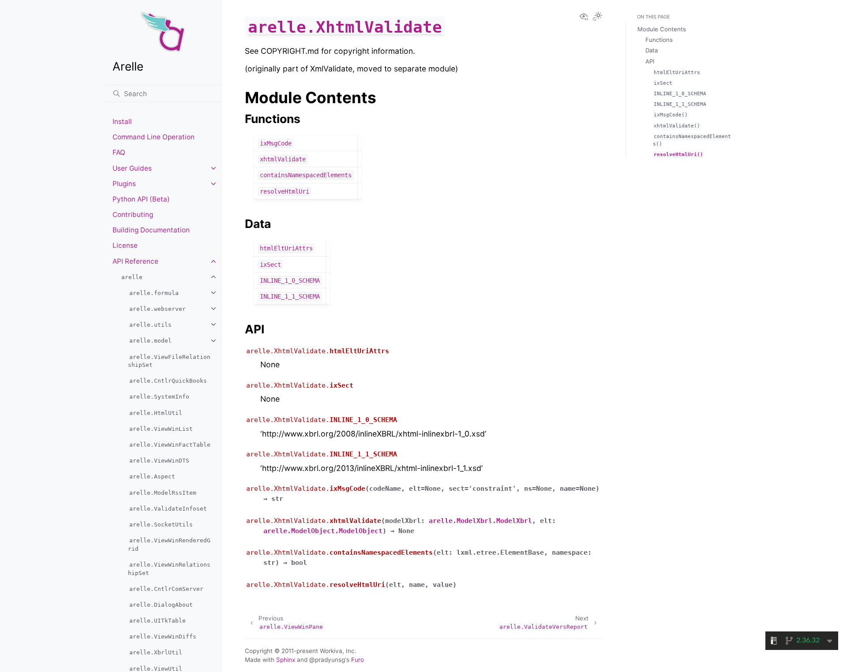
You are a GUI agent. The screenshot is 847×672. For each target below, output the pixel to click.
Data (651, 50)
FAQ (118, 152)
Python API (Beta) (141, 199)
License (125, 245)
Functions (659, 39)
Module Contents (661, 29)
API (649, 61)
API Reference (135, 261)
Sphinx (285, 659)
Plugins (124, 183)
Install (122, 121)
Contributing (132, 214)
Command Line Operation (153, 137)
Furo (357, 659)
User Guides (132, 168)
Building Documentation (151, 230)
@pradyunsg (327, 659)
